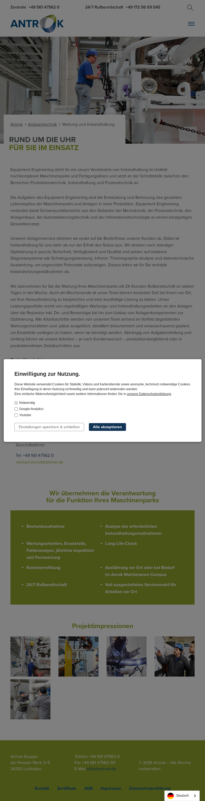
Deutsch (182, 796)
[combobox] (182, 796)
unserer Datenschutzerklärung (149, 394)
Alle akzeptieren (107, 427)
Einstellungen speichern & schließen (49, 427)
